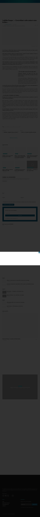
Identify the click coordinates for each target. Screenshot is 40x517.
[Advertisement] (20, 258)
